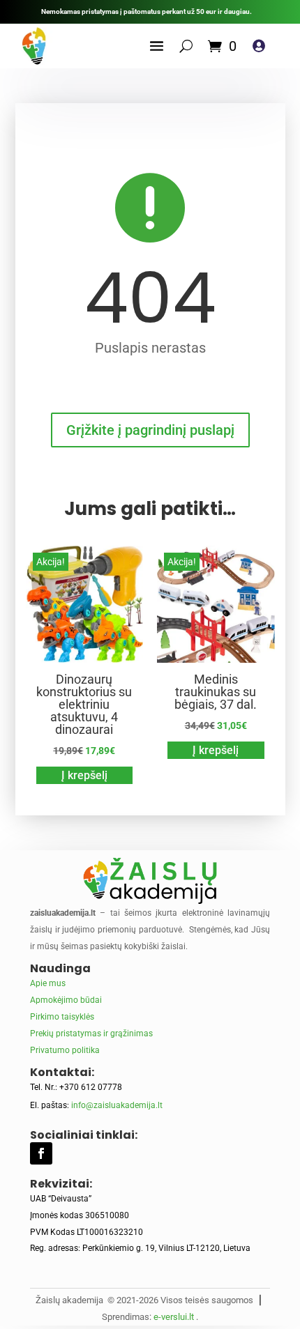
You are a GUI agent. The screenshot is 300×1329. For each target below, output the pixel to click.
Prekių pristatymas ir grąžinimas (91, 1033)
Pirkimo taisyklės (62, 1017)
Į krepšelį (84, 775)
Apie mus (48, 983)
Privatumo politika (65, 1050)
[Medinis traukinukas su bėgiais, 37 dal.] (216, 659)
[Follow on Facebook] (41, 1153)
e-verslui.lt (173, 1317)
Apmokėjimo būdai (66, 1000)
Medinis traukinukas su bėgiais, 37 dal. (215, 692)
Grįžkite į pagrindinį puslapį (150, 430)
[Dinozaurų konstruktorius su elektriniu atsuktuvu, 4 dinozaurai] (85, 659)
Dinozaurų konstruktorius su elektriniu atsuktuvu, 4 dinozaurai (84, 704)
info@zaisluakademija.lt (117, 1105)
